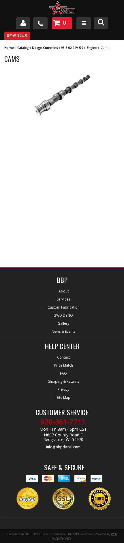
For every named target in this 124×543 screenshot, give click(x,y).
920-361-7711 (63, 421)
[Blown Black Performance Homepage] (62, 9)
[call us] (40, 23)
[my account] (23, 23)
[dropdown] (83, 23)
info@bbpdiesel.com (63, 446)
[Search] (101, 23)
